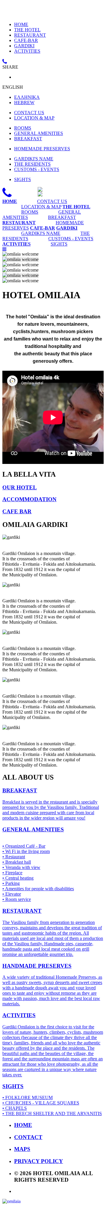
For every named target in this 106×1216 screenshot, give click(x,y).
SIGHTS (22, 179)
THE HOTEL (27, 29)
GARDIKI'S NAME (33, 158)
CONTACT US (29, 112)
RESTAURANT (30, 35)
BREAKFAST (28, 138)
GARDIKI (24, 45)
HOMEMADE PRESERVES (42, 148)
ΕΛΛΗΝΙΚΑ (27, 97)
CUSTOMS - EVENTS (36, 169)
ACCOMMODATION (29, 499)
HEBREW (24, 102)
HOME (21, 24)
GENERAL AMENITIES (38, 133)
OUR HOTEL (19, 487)
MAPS (22, 1149)
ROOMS (22, 127)
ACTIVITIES (27, 51)
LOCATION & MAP (34, 117)
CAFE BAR (17, 511)
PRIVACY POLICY (38, 1161)
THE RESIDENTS (32, 164)
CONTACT (28, 1137)
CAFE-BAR (26, 40)
